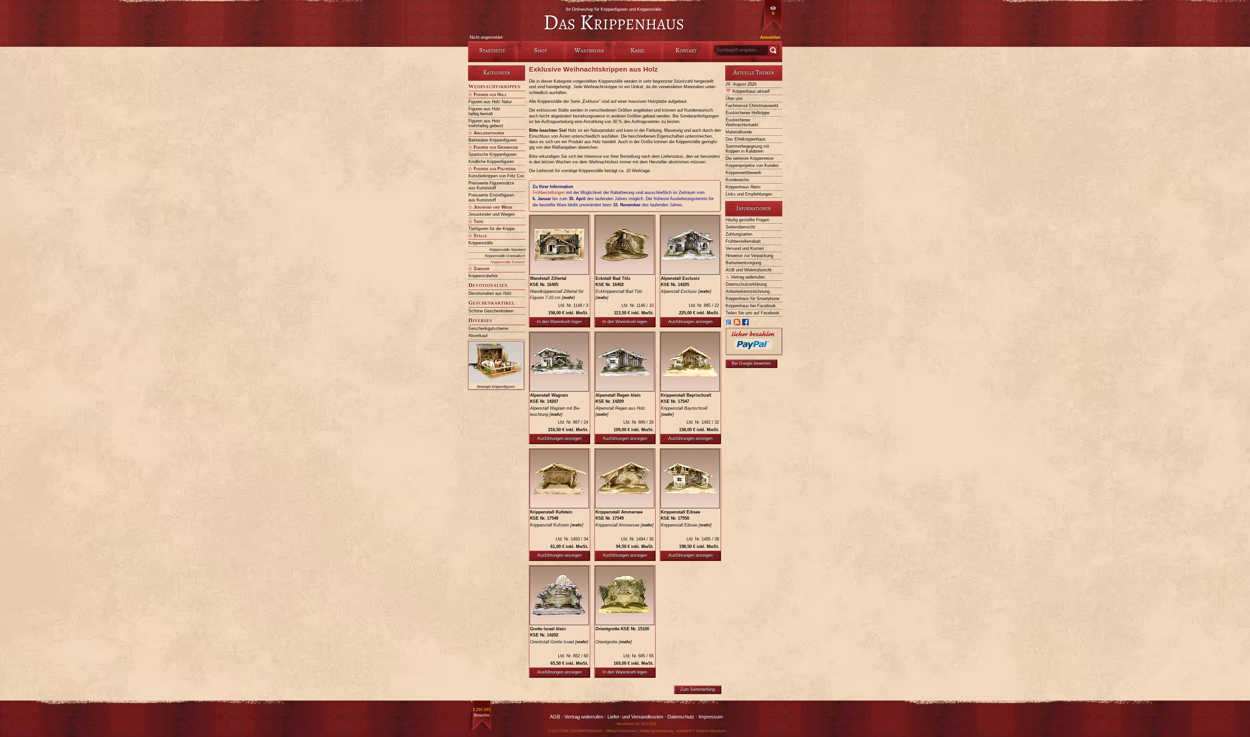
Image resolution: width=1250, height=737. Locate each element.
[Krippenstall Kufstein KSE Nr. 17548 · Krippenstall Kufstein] (559, 478)
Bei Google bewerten (751, 363)
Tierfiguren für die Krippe (491, 228)
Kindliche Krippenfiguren (491, 161)
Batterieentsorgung (743, 262)
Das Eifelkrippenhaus (746, 139)
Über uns (734, 98)
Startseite (492, 50)
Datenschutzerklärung (746, 284)
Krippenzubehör (483, 275)
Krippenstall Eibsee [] (686, 525)
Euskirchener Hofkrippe (748, 112)
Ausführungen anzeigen (690, 321)
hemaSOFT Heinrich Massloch (700, 731)
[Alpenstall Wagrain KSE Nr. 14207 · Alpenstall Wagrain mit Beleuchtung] (559, 362)
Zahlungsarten (739, 234)
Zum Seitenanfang (697, 689)
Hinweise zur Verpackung (749, 255)
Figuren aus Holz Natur (490, 101)
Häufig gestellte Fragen (747, 219)
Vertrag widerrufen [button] (583, 716)
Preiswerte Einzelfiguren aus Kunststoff (491, 197)
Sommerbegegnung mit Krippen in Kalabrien (747, 149)
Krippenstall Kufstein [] (556, 525)
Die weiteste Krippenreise (749, 158)
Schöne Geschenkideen (490, 310)
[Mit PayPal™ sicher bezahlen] (754, 353)
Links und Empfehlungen (749, 194)
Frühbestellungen (549, 192)
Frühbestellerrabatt (743, 241)
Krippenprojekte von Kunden (752, 165)
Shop (540, 50)
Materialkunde (739, 132)
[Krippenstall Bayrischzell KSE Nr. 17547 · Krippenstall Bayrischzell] (690, 362)
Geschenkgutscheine (488, 328)
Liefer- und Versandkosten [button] (635, 716)
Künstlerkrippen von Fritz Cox (496, 175)
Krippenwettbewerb (743, 172)
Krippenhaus (748, 91)
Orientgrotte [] (613, 641)
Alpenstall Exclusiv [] (686, 291)
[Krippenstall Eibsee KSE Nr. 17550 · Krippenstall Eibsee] (690, 478)
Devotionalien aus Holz (490, 293)
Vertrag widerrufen (745, 277)
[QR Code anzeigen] (728, 323)
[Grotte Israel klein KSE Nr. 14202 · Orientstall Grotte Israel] (559, 595)
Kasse (638, 50)
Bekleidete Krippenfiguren (492, 140)
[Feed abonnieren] (737, 323)
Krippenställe (480, 242)
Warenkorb (589, 50)
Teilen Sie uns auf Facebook (752, 312)
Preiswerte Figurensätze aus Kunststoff (491, 185)
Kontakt (686, 50)
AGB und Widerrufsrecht (748, 269)
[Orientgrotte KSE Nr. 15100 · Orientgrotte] (625, 595)
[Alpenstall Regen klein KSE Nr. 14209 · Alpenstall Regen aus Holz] (625, 362)
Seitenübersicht (740, 227)
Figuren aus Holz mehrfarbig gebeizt (485, 123)
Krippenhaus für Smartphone (752, 298)
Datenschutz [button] (680, 716)
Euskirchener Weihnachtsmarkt (742, 122)
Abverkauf (478, 335)
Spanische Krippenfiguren (492, 154)
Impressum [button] (711, 716)
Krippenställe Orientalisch (505, 256)
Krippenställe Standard (507, 250)
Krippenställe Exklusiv (508, 262)
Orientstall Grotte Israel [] (559, 641)
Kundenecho (737, 179)
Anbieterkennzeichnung (748, 291)
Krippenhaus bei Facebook (751, 305)
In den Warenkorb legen (559, 321)
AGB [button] (555, 716)
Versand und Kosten (745, 248)
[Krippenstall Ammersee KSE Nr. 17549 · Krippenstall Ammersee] (625, 478)
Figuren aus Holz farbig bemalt (484, 111)
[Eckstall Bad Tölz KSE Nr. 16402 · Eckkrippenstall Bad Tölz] (625, 245)
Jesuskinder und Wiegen (491, 214)
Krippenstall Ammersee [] (624, 525)
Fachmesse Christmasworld (752, 105)
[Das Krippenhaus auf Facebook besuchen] (745, 323)
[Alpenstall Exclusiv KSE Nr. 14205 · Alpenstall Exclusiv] (690, 245)
